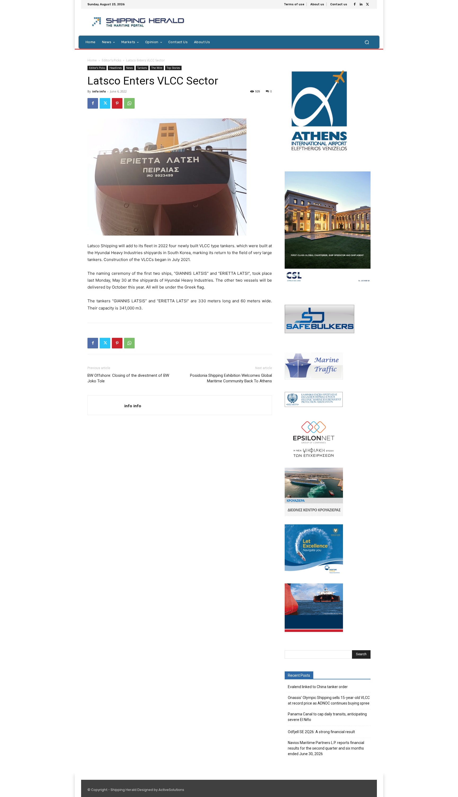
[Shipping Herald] (139, 22)
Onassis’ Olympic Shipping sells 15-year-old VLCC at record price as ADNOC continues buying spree (329, 700)
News (129, 68)
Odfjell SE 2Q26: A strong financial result (321, 732)
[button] (366, 42)
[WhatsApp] (129, 103)
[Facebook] (354, 4)
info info (99, 91)
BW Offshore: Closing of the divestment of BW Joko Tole (128, 378)
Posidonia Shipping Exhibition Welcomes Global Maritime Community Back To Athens (231, 378)
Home (92, 60)
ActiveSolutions (171, 790)
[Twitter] (367, 4)
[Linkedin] (361, 4)
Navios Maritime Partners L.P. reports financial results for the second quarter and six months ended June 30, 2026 (326, 748)
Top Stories (173, 68)
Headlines (115, 68)
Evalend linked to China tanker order (318, 687)
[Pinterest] (117, 103)
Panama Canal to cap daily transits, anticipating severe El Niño (327, 717)
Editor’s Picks (111, 60)
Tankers (142, 68)
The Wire (156, 68)
